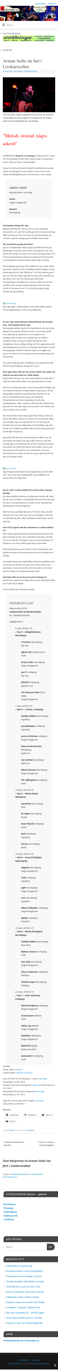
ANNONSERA (40, 4)
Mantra (36, 1364)
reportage (42, 1078)
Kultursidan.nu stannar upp (19, 1266)
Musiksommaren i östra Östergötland (24, 1271)
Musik (11, 1130)
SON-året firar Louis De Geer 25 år (23, 1286)
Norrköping (18, 71)
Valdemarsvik (10, 1215)
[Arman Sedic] (9, 303)
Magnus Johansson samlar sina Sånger (25, 1302)
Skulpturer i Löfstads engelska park (23, 1307)
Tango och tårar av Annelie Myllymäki (24, 1323)
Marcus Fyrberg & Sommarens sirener (25, 1292)
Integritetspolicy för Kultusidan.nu (21, 1340)
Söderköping (10, 1212)
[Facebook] (54, 10)
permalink (30, 1130)
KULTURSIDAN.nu (15, 1364)
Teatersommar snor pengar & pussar (24, 1276)
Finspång (8, 1208)
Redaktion (53, 4)
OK (49, 1247)
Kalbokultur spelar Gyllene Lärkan (22, 1297)
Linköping (9, 1219)
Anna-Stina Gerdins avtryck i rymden (24, 1318)
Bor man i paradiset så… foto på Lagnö (25, 1312)
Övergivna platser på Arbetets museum (25, 1281)
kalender (19, 1072)
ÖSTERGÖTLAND (30, 71)
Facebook (18, 1069)
